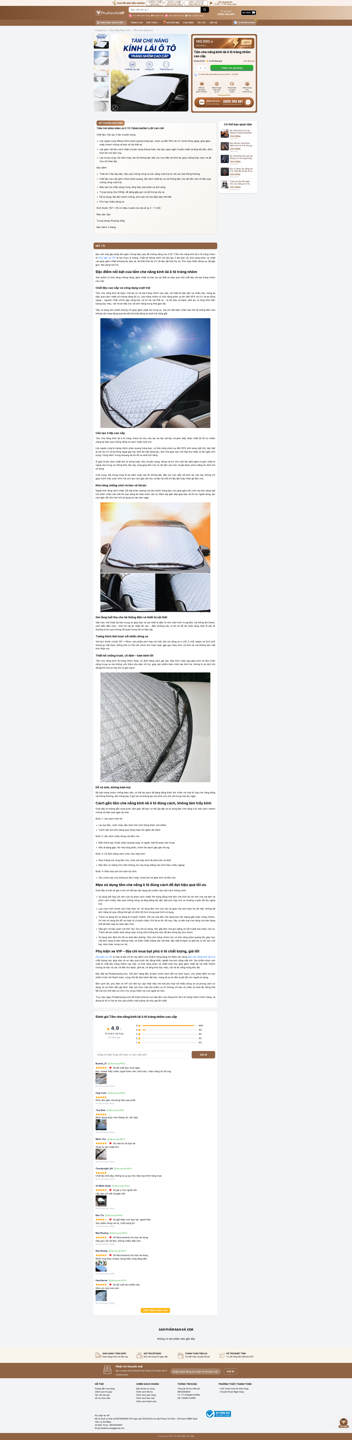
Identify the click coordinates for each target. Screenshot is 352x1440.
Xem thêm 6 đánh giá (155, 1310)
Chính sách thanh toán (146, 1401)
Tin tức (201, 22)
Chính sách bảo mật (145, 1398)
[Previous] (115, 73)
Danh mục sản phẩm (111, 22)
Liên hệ (213, 22)
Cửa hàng (188, 22)
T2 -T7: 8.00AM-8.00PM (188, 1395)
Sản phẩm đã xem (176, 15)
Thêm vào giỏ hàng (231, 68)
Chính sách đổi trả (144, 1392)
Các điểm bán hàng (141, 15)
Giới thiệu (151, 22)
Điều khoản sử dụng (145, 1388)
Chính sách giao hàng (146, 1395)
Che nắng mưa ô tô (119, 30)
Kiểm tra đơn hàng (195, 15)
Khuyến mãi (158, 15)
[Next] (183, 73)
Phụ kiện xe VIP (107, 257)
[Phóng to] (115, 108)
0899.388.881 (226, 14)
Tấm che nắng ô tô (143, 30)
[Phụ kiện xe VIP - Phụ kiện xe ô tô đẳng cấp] (110, 12)
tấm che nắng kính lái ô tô (201, 956)
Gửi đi (203, 1054)
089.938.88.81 (183, 1392)
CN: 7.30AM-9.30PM (186, 1398)
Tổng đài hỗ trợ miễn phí (188, 1388)
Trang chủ (136, 22)
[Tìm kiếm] (205, 10)
